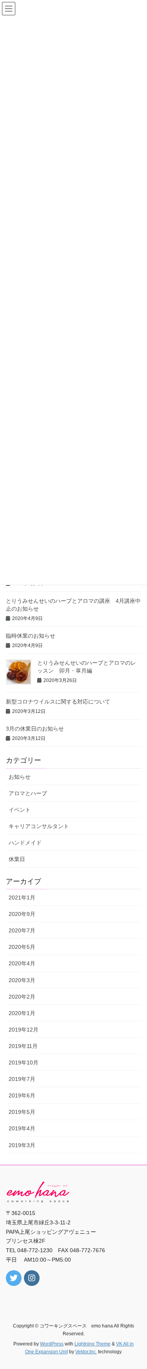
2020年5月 (22, 947)
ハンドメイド (25, 843)
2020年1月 (22, 1013)
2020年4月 (22, 963)
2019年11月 (23, 1046)
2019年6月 (22, 1095)
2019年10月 (23, 1062)
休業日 (17, 859)
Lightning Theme (92, 1344)
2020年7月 (22, 930)
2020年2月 (22, 997)
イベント (20, 810)
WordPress (52, 1344)
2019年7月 (22, 1079)
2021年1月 (22, 897)
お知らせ (20, 777)
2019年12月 (23, 1029)
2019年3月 (22, 1145)
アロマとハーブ (28, 793)
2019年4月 (22, 1128)
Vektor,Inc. (86, 1351)
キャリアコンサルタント (39, 826)
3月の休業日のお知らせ (35, 728)
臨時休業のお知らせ (30, 636)
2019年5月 (22, 1112)
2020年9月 (22, 914)
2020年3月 (22, 980)
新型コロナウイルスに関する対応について (58, 701)
